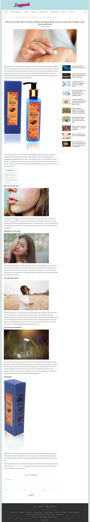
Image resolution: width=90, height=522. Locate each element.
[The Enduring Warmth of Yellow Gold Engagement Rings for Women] (66, 74)
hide (14, 170)
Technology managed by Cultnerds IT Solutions (40, 514)
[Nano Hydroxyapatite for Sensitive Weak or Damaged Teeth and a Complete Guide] (66, 91)
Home (5, 17)
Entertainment (54, 11)
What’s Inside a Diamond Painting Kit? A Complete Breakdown (79, 127)
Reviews (63, 11)
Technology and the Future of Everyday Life (78, 66)
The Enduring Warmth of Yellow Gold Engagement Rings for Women (79, 75)
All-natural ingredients (11, 180)
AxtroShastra (60, 514)
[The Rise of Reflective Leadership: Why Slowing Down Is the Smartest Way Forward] (66, 100)
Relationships (43, 11)
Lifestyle (33, 11)
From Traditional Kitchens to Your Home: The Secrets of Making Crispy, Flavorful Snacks (78, 111)
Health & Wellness (16, 11)
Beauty (6, 11)
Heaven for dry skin (10, 173)
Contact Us (72, 11)
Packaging (7, 182)
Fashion (26, 11)
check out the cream (19, 466)
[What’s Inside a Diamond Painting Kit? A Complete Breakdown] (66, 126)
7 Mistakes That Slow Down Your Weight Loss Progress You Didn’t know (78, 84)
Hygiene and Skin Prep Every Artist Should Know (79, 134)
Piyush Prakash (45, 26)
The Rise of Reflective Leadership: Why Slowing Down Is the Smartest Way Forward (79, 102)
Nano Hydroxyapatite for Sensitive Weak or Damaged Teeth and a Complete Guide (79, 93)
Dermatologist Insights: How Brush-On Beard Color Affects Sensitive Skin (78, 119)
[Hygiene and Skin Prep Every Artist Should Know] (66, 134)
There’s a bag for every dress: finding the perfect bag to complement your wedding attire (79, 144)
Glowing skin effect (10, 178)
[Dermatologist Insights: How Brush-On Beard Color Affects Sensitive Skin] (66, 117)
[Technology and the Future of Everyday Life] (66, 66)
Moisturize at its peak (10, 175)
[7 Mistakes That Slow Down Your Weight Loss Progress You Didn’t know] (66, 82)
